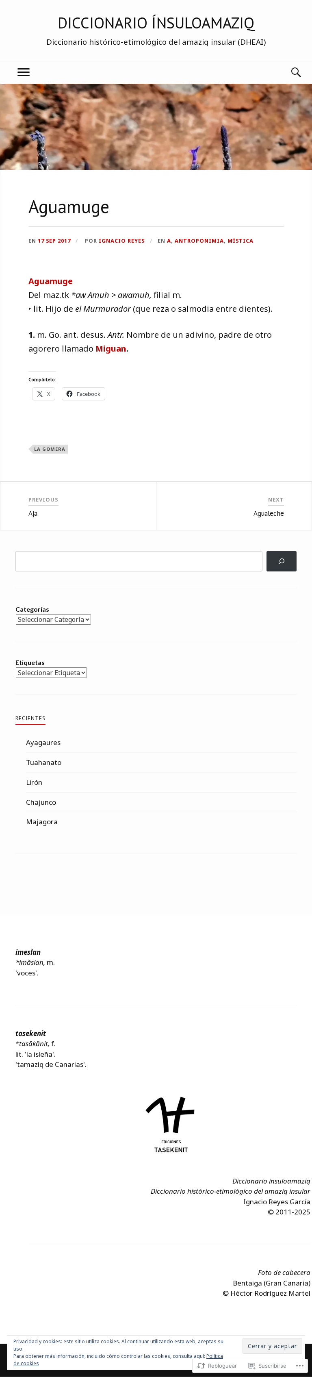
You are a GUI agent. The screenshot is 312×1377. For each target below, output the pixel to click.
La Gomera (49, 449)
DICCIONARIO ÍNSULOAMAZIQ (156, 23)
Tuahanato (43, 762)
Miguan (110, 348)
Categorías (32, 609)
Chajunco (41, 802)
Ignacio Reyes (122, 240)
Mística (241, 240)
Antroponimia (199, 240)
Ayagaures (43, 742)
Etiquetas (30, 662)
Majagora (42, 821)
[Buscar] (288, 72)
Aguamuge (50, 281)
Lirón (34, 782)
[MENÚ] (23, 72)
